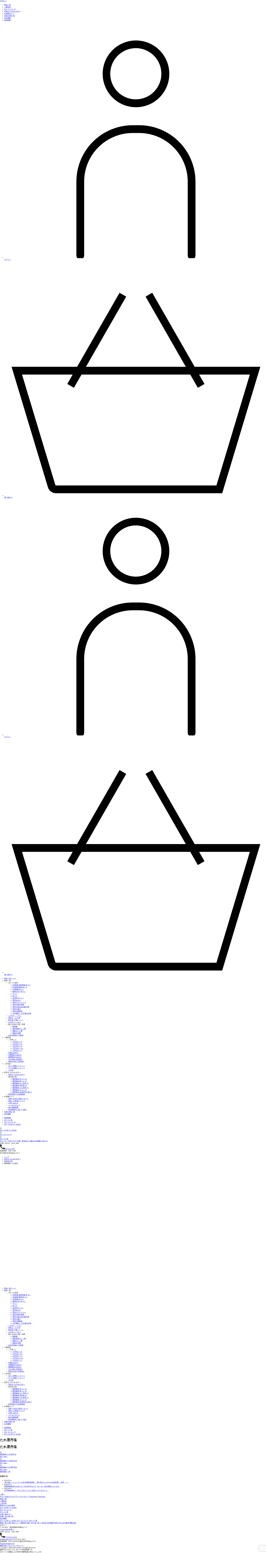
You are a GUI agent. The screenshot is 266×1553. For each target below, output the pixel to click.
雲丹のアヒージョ (19, 1002)
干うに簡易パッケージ (16, 1068)
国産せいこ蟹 (17, 1031)
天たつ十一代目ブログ (8, 1141)
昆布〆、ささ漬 (14, 1018)
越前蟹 (14, 1026)
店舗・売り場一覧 (6, 1516)
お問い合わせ (13, 1103)
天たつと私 (8, 1120)
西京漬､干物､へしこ (15, 1020)
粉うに (14, 996)
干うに (14, 994)
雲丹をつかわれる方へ (16, 1075)
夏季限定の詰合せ (15, 1057)
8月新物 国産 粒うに (19, 987)
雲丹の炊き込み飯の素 (20, 1007)
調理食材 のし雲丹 (20, 1083)
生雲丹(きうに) (17, 998)
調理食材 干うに (19, 1090)
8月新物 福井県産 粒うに (21, 985)
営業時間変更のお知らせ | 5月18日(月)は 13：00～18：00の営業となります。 (32, 1486)
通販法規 (3, 1545)
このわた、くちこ (15, 1015)
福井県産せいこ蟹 (19, 1029)
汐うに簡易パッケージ (16, 1066)
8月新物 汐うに (18, 989)
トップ (6, 1157)
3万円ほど (17, 1044)
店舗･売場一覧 (9, 1112)
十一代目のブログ (8, 1497)
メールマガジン (14, 1105)
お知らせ (44, 1141)
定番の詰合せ (13, 1053)
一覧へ (2, 1494)
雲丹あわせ (16, 1000)
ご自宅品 (3, 1503)
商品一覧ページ (10, 978)
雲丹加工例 (8, 1161)
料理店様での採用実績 (16, 1094)
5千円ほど (17, 1050)
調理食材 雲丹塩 (19, 1085)
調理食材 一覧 (5, 1472)
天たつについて (10, 1122)
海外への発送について (16, 1101)
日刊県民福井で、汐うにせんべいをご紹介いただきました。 (26, 1490)
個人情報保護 (13, 1107)
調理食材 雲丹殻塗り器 (22, 1092)
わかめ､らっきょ (14, 1022)
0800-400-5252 (7, 1539)
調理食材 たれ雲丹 (20, 1088)
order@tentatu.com (8, 1543)
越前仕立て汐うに (19, 991)
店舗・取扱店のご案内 (25, 1141)
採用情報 (7, 1118)
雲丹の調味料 (17, 1011)
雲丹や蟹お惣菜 (18, 1005)
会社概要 (7, 1114)
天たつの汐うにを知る (12, 1124)
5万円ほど (17, 1042)
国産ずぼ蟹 (16, 1033)
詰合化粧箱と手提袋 (15, 1035)
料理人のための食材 (7, 1505)
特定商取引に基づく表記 (17, 1109)
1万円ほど (17, 1048)
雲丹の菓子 (16, 1009)
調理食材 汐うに (19, 1079)
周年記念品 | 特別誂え (16, 1061)
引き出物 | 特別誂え (15, 1059)
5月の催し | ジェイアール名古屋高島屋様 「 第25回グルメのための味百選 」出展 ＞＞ (36, 1482)
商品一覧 (3, 1499)
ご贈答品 (3, 1501)
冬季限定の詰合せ (15, 1055)
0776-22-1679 (10, 1149)
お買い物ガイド (6, 1514)
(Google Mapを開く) (7, 1529)
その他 (10, 1070)
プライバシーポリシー (15, 1545)
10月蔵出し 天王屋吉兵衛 (21, 1013)
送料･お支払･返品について (18, 1099)
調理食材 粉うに (19, 1081)
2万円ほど (17, 1046)
